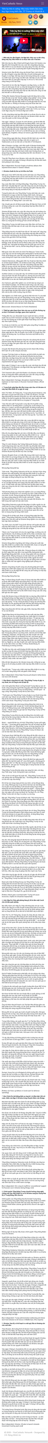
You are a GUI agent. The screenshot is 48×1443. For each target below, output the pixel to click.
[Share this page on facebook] (30, 16)
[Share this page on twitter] (30, 22)
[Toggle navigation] (42, 3)
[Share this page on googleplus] (41, 16)
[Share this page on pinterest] (35, 16)
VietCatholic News (12, 3)
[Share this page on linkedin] (35, 22)
